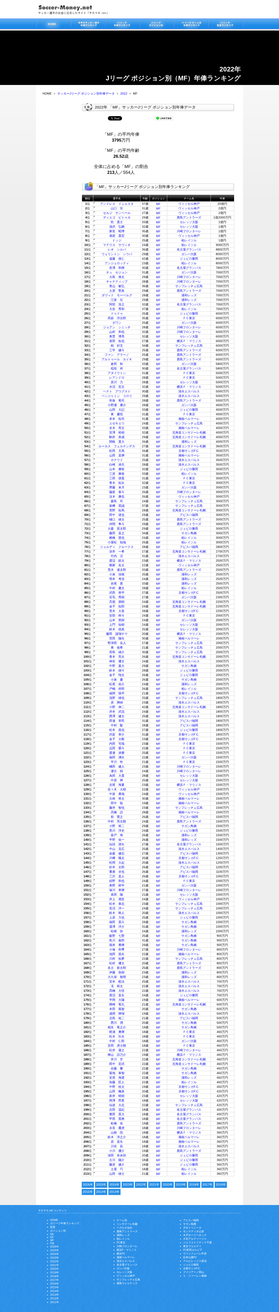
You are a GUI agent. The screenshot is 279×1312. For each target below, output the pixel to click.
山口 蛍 (117, 208)
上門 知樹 (116, 624)
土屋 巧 (117, 1169)
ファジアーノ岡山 (193, 1272)
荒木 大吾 (116, 611)
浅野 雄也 (116, 698)
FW (52, 1243)
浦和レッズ (189, 295)
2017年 (207, 1184)
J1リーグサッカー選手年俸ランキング (122, 25)
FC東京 (121, 1242)
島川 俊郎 (116, 940)
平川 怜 (117, 762)
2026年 (88, 1184)
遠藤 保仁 (116, 258)
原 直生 (117, 1141)
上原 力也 (116, 917)
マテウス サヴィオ (117, 245)
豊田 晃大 (116, 1114)
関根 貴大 (116, 441)
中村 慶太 (116, 588)
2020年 (168, 1184)
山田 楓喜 (116, 1091)
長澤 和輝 (116, 268)
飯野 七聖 (116, 935)
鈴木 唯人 (116, 913)
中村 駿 (117, 725)
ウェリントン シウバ (117, 254)
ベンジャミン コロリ (117, 396)
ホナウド (117, 460)
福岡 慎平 (116, 693)
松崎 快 (117, 931)
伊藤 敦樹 (116, 972)
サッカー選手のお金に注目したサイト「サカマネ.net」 (53, 25)
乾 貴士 (117, 222)
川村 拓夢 (116, 958)
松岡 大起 (116, 862)
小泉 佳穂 (116, 574)
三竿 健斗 (116, 350)
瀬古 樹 (117, 771)
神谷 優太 (116, 661)
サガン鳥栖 (189, 533)
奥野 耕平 (116, 885)
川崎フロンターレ (189, 231)
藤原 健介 (116, 1164)
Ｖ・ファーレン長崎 (195, 1275)
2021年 (154, 1184)
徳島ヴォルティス (127, 1283)
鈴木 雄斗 (116, 670)
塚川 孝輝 (116, 890)
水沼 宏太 (116, 386)
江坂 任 (117, 300)
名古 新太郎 (117, 968)
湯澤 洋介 (116, 926)
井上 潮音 (116, 899)
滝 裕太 (117, 986)
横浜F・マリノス (126, 1249)
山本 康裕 (116, 469)
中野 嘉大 (116, 666)
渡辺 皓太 (116, 560)
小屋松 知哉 (117, 542)
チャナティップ (117, 281)
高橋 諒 (117, 812)
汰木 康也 (116, 496)
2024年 (114, 1184)
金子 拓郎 (116, 606)
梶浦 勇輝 (116, 1032)
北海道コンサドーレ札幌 (189, 432)
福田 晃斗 (116, 922)
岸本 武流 (116, 711)
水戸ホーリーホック (195, 1235)
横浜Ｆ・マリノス (189, 341)
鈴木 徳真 (116, 629)
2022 (123, 93)
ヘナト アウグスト (117, 391)
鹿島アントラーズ (189, 217)
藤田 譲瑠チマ (117, 634)
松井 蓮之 (116, 1050)
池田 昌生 (116, 954)
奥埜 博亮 (116, 336)
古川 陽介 (116, 1160)
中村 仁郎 (116, 1041)
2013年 (114, 1191)
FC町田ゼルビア (192, 1249)
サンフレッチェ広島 (189, 286)
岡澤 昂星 (116, 1100)
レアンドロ (116, 377)
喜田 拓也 (116, 341)
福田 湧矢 (116, 757)
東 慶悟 (117, 414)
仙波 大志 (116, 1105)
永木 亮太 (116, 428)
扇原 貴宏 (116, 235)
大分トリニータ (192, 1227)
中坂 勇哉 (116, 794)
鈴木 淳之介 (117, 1137)
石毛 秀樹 (116, 597)
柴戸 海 (117, 835)
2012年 (54, 1298)
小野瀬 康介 (117, 405)
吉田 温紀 (116, 1109)
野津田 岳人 (117, 643)
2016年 (221, 1184)
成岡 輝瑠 (116, 1013)
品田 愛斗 (116, 748)
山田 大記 (116, 409)
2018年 (194, 1184)
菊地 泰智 (116, 1073)
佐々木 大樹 (117, 789)
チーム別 (122, 1220)
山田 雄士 (116, 1173)
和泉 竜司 (116, 400)
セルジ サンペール (117, 213)
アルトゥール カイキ (117, 359)
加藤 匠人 (116, 1082)
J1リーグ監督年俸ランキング (225, 25)
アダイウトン (117, 373)
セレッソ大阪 (189, 222)
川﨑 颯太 (116, 858)
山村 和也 (116, 332)
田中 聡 (117, 803)
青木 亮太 (116, 656)
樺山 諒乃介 (117, 1054)
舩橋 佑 (117, 1123)
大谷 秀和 (116, 309)
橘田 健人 (116, 766)
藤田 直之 (116, 533)
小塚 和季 (116, 949)
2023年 (128, 1184)
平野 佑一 (116, 839)
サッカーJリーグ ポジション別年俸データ (86, 93)
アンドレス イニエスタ (117, 203)
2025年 (101, 1184)
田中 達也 (116, 515)
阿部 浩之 (116, 304)
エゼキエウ (116, 423)
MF (158, 204)
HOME (54, 1220)
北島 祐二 (116, 1018)
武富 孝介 (116, 734)
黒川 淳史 (116, 830)
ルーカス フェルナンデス (117, 446)
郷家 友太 (116, 565)
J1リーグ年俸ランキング (64, 1223)
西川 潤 (117, 1022)
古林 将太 (116, 798)
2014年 (101, 1191)
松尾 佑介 (116, 684)
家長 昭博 (116, 231)
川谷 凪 (117, 1146)
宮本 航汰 (116, 981)
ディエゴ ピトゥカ (117, 217)
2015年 (88, 1191)
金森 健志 (116, 853)
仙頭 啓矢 (116, 844)
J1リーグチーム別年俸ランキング (191, 25)
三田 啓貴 (116, 478)
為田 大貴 (116, 775)
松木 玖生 (116, 1036)
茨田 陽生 (116, 638)
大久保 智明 (117, 977)
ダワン (116, 322)
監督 (52, 1227)
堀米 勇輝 (116, 945)
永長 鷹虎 (116, 1128)
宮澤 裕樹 (116, 432)
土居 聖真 (116, 290)
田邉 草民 (116, 720)
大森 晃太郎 (117, 528)
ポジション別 (58, 1230)
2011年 (54, 1302)
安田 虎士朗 (117, 1045)
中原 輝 (117, 780)
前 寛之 (117, 817)
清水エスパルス (189, 391)
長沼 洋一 (116, 908)
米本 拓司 (116, 418)
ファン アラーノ (117, 354)
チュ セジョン (117, 272)
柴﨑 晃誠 (116, 505)
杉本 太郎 (116, 867)
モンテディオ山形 (193, 1231)
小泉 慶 (117, 679)
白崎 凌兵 (116, 464)
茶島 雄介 (116, 652)
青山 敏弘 (116, 286)
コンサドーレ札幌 (127, 1224)
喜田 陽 (117, 894)
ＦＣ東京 (189, 318)
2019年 (181, 1184)
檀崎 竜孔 (116, 1004)
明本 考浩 (116, 579)
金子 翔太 (116, 675)
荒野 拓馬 (116, 510)
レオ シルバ (117, 249)
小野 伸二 (116, 707)
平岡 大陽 (116, 1000)
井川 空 (117, 1059)
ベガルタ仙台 (124, 1227)
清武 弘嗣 (116, 226)
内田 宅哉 (116, 743)
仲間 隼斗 (116, 524)
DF (52, 1237)
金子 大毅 (116, 739)
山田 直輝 (116, 455)
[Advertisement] (193, 154)
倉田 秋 (117, 364)
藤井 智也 (116, 807)
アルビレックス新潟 (195, 1261)
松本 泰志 (116, 903)
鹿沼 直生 (116, 995)
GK (52, 1234)
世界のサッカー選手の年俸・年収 (87, 25)
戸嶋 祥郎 (116, 688)
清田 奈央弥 (117, 1155)
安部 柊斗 (116, 615)
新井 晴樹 (116, 1096)
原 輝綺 (117, 702)
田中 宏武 (116, 1064)
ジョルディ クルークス (117, 547)
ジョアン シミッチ (117, 327)
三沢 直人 (116, 876)
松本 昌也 (116, 730)
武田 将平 (116, 592)
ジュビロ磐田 (189, 258)
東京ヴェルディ (192, 1246)
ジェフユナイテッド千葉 (197, 1242)
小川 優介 (116, 1151)
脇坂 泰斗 (116, 492)
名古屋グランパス (189, 249)
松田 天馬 (116, 451)
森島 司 (117, 501)
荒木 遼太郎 (117, 569)
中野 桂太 (116, 1086)
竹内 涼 (117, 556)
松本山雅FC (190, 1257)
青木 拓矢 (116, 483)
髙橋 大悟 (116, 990)
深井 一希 (116, 551)
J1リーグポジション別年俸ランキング (156, 25)
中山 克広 (116, 849)
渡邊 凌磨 (116, 752)
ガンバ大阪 (189, 254)
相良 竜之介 (117, 1027)
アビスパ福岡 (189, 515)
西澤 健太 (116, 716)
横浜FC (121, 1253)
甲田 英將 (116, 1118)
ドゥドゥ (117, 313)
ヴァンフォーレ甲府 (195, 1253)
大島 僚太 (116, 277)
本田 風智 (116, 1009)
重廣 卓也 (116, 871)
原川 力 (117, 382)
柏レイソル (189, 240)
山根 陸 (117, 1132)
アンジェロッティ (117, 263)
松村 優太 (116, 963)
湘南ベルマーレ (189, 418)
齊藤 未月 (116, 487)
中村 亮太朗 (117, 821)
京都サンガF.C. (189, 451)
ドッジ (116, 240)
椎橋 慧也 (116, 537)
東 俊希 (117, 647)
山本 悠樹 (116, 620)
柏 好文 (117, 345)
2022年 (141, 1184)
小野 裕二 (116, 826)
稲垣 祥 (117, 368)
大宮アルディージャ (195, 1238)
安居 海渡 (116, 1077)
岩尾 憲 (117, 583)
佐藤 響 (117, 1068)
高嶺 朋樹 (116, 601)
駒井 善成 (116, 437)
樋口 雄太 (116, 519)
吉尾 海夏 (116, 785)
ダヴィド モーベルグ (117, 295)
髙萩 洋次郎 (117, 318)
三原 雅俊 (116, 473)
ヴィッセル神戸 (189, 203)
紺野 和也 (116, 881)
